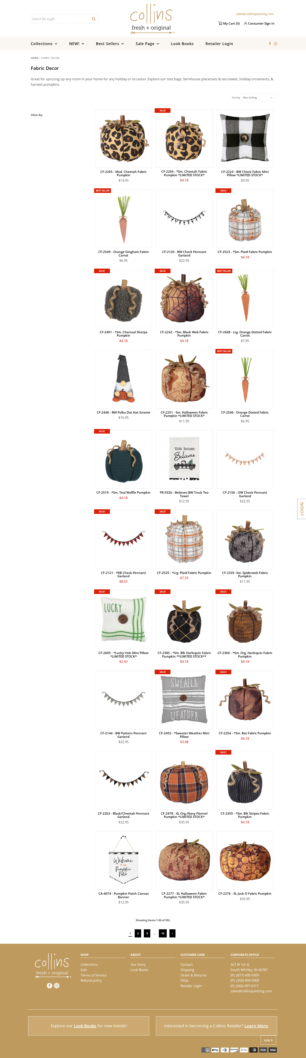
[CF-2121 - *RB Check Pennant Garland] (123, 539)
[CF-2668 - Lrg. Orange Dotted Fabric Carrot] (245, 298)
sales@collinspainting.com (255, 14)
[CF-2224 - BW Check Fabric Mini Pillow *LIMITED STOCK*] (245, 137)
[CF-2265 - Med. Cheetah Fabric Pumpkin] (123, 137)
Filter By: (37, 115)
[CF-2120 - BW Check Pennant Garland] (184, 218)
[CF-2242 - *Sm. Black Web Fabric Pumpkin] (184, 298)
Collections (42, 43)
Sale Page (145, 43)
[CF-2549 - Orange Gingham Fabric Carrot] (123, 218)
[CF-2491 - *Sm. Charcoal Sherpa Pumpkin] (123, 298)
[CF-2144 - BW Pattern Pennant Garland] (123, 699)
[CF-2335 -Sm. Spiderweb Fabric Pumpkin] (245, 539)
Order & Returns (193, 975)
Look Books (182, 43)
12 (162, 933)
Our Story (138, 964)
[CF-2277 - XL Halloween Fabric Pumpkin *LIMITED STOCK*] (184, 859)
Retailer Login (219, 43)
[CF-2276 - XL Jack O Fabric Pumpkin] (245, 859)
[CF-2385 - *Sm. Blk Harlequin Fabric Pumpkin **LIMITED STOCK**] (184, 619)
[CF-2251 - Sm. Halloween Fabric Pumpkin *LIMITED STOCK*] (184, 378)
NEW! (74, 43)
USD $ (268, 1040)
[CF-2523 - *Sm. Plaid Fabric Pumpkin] (245, 218)
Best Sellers (107, 43)
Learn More (256, 1026)
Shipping (187, 969)
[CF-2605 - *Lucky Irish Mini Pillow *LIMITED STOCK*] (123, 619)
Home (35, 57)
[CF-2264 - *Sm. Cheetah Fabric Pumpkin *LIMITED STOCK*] (184, 137)
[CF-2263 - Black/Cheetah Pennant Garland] (123, 779)
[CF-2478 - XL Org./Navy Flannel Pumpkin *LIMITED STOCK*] (184, 779)
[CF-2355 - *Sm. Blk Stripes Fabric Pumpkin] (245, 779)
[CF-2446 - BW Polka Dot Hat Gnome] (123, 378)
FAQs (184, 980)
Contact (186, 964)
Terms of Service (94, 975)
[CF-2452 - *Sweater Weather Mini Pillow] (184, 699)
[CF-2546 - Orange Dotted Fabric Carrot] (245, 378)
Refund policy (91, 980)
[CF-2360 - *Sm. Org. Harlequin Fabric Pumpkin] (245, 619)
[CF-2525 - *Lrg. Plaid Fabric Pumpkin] (184, 539)
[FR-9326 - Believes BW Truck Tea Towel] (184, 458)
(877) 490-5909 (247, 975)
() (231, 23)
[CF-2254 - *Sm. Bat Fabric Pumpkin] (245, 699)
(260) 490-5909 (247, 980)
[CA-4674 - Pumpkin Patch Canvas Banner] (123, 859)
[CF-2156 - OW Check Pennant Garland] (245, 458)
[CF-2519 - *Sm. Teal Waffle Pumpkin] (123, 458)
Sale (84, 969)
